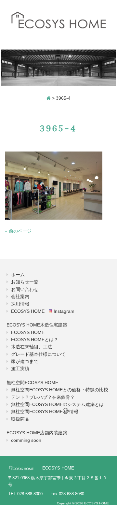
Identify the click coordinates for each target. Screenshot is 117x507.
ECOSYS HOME (28, 332)
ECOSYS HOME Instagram (42, 311)
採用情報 (20, 303)
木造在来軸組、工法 (31, 346)
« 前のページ (18, 231)
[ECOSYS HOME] (58, 20)
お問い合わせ (24, 289)
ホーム (18, 274)
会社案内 (20, 296)
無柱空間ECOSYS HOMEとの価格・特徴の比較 (59, 389)
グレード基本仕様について (38, 354)
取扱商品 (20, 419)
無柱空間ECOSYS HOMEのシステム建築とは (57, 404)
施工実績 (20, 368)
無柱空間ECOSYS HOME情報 (44, 411)
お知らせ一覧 (24, 281)
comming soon (26, 440)
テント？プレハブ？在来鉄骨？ (43, 397)
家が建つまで (24, 361)
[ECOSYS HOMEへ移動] (48, 98)
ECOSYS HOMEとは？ (34, 339)
